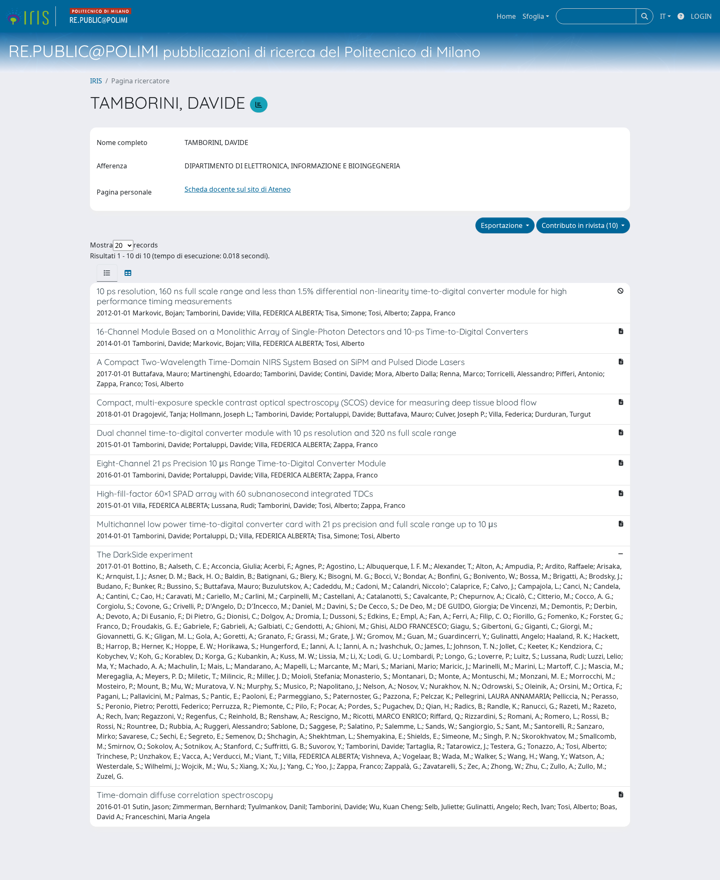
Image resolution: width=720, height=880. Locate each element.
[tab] (107, 273)
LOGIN (701, 16)
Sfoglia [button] (533, 16)
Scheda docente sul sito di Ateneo (238, 189)
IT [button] (663, 16)
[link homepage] (30, 16)
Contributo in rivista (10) (581, 225)
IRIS (96, 80)
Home (506, 16)
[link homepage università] (100, 16)
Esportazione (502, 225)
